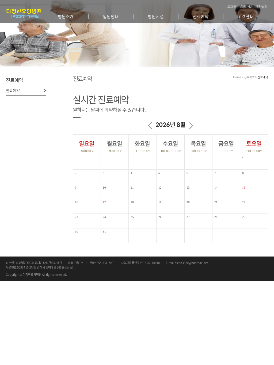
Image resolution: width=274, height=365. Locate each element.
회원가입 (246, 6)
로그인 (231, 6)
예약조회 (262, 6)
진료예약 (13, 90)
